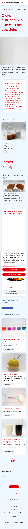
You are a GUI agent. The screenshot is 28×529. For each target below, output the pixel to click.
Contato (13, 487)
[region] (14, 264)
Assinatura (14, 506)
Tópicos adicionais (21, 9)
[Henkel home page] (2, 10)
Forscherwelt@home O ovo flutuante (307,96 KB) (13, 292)
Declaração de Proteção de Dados (14, 513)
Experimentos (9, 9)
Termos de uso (14, 509)
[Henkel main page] (10, 2)
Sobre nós (4, 477)
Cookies (14, 516)
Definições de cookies (8, 266)
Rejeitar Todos (14, 269)
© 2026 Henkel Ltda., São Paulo (14, 522)
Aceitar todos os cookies (14, 274)
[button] (7, 308)
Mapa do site (14, 500)
